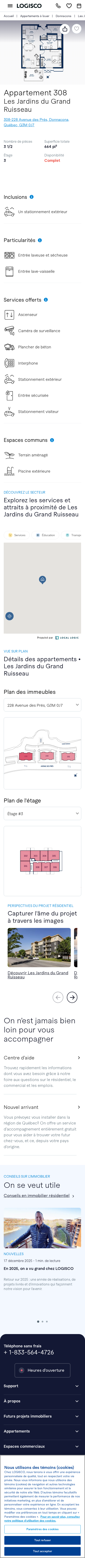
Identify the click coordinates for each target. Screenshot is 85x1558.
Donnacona (63, 16)
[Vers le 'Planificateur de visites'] (79, 6)
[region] (42, 1506)
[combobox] (42, 704)
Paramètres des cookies (42, 1529)
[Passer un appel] (58, 6)
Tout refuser (42, 1540)
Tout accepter (42, 1551)
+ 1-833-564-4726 (29, 1352)
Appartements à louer (34, 16)
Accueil (9, 16)
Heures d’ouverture (46, 1370)
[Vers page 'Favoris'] (69, 6)
